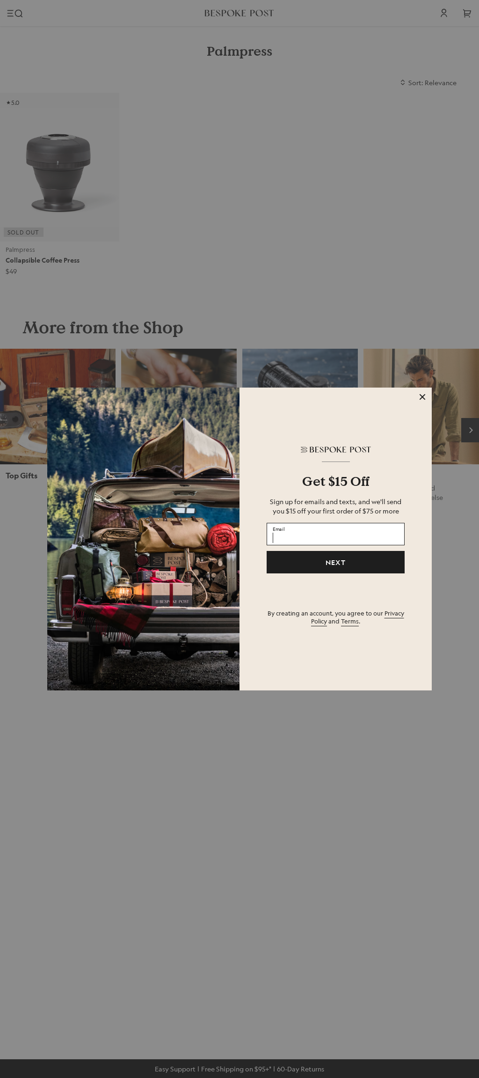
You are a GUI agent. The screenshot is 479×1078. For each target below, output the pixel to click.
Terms (350, 621)
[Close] (422, 397)
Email (279, 528)
